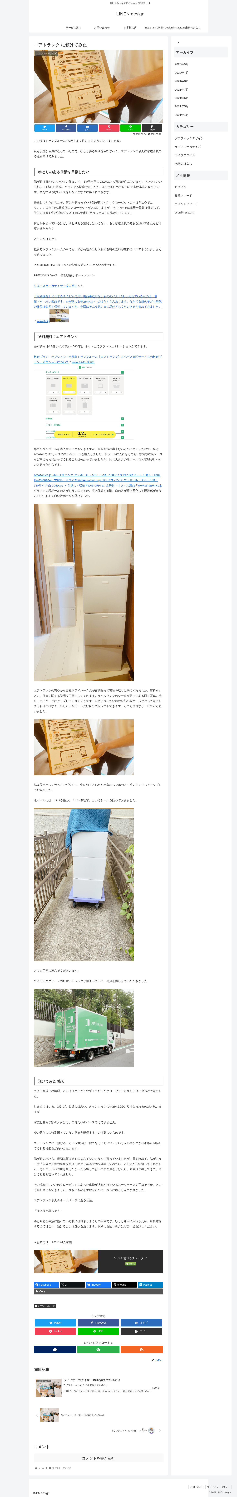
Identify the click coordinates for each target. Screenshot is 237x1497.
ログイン (180, 187)
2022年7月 (182, 72)
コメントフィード (186, 204)
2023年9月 (182, 64)
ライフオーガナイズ (46, 1306)
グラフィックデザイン (189, 138)
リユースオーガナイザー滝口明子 (55, 285)
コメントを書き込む (98, 1458)
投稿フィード (183, 195)
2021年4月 (182, 114)
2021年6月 (182, 97)
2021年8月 (182, 81)
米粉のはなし (183, 163)
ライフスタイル (185, 155)
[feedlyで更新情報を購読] (98, 1349)
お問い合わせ (197, 1487)
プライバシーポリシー (218, 1487)
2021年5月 (182, 106)
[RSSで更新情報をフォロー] (142, 1349)
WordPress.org (184, 212)
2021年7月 (182, 89)
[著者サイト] (55, 1349)
